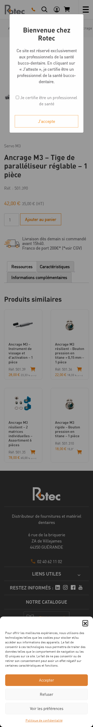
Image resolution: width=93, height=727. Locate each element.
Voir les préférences (46, 708)
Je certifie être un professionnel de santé (48, 100)
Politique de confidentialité (44, 720)
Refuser (46, 694)
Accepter (46, 680)
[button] (85, 623)
